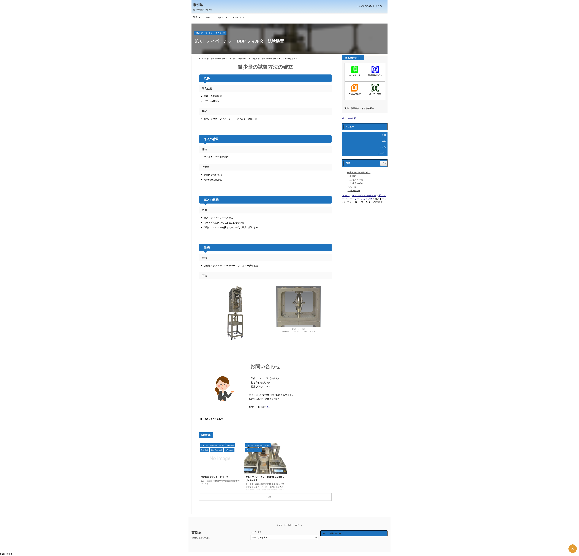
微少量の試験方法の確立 (358, 172)
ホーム (346, 195)
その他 (221, 17)
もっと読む (266, 497)
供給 (208, 17)
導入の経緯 (357, 183)
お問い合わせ (354, 190)
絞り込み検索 (349, 118)
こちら (268, 406)
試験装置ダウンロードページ (214, 477)
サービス (237, 17)
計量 (195, 17)
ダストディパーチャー (364, 195)
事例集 (198, 5)
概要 (354, 176)
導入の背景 (357, 179)
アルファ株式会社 (364, 6)
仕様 (354, 187)
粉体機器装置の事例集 (200, 538)
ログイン (379, 6)
